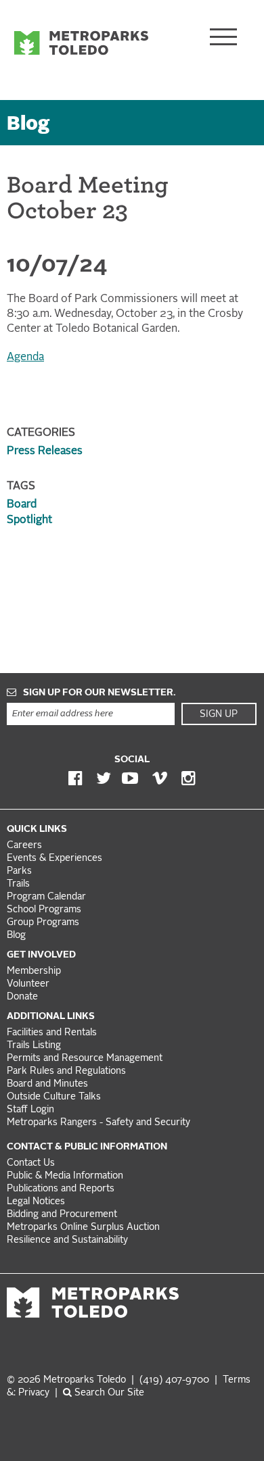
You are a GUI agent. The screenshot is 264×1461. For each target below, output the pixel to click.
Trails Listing (34, 1045)
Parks (19, 871)
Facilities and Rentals (52, 1033)
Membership (35, 971)
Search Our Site (108, 1393)
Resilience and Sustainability (67, 1240)
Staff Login (30, 1110)
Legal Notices (36, 1201)
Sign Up (219, 714)
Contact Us (31, 1163)
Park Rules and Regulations (66, 1071)
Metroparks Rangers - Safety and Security (98, 1122)
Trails (18, 884)
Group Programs (43, 922)
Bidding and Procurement (62, 1214)
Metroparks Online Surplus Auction (83, 1227)
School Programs (44, 910)
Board (22, 504)
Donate (22, 997)
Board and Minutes (47, 1084)
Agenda (25, 357)
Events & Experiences (54, 858)
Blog (28, 124)
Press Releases (45, 451)
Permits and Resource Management (84, 1058)
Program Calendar (46, 897)
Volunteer (28, 984)
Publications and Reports (60, 1189)
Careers (24, 845)
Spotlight (29, 520)
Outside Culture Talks (54, 1097)
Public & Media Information (65, 1176)
